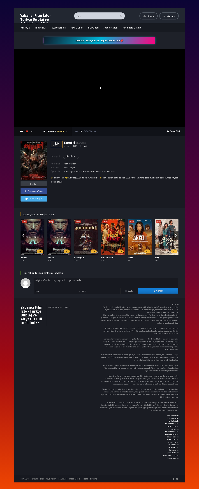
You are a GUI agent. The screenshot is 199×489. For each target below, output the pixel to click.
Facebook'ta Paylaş (35, 191)
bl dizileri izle (173, 421)
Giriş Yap (171, 16)
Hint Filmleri (71, 156)
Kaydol (150, 16)
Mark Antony (107, 257)
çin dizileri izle (173, 418)
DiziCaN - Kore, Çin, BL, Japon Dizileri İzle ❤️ (99, 40)
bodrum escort (173, 452)
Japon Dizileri (110, 27)
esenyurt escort (172, 426)
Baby (157, 257)
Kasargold (79, 257)
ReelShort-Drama (132, 27)
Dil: (22, 131)
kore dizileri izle (172, 415)
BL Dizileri (93, 27)
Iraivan (24, 257)
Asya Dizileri (77, 27)
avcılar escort (173, 429)
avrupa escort (173, 447)
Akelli (130, 257)
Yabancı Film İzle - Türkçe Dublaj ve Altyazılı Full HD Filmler (35, 21)
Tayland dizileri (58, 27)
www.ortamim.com (170, 455)
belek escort (174, 450)
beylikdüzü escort (171, 423)
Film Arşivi (40, 27)
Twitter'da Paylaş (35, 198)
